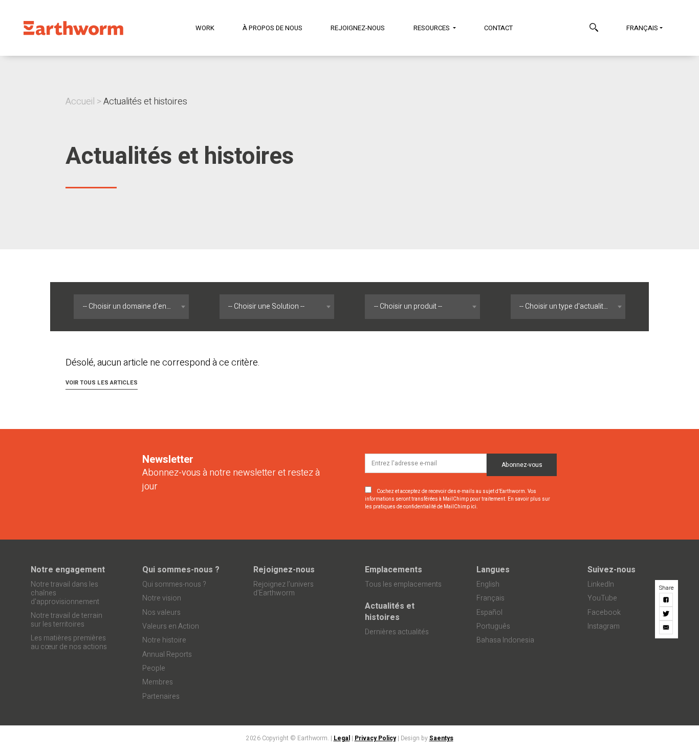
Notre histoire (164, 640)
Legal (342, 738)
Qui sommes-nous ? (181, 570)
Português (493, 626)
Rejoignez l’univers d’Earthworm (283, 588)
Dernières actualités (397, 632)
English (487, 584)
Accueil (80, 102)
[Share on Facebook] (666, 600)
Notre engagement (68, 570)
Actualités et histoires (389, 612)
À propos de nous (272, 28)
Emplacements (393, 570)
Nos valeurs (161, 612)
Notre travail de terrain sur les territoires (66, 620)
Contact (498, 28)
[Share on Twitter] (666, 613)
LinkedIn (600, 584)
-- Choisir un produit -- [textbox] (408, 306)
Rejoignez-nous (358, 28)
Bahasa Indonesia (505, 640)
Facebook (604, 612)
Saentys (441, 738)
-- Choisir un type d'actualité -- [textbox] (566, 306)
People (153, 668)
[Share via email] (666, 627)
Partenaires (161, 696)
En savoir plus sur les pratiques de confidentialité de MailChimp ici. (457, 503)
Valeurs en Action (170, 626)
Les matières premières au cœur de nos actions (69, 642)
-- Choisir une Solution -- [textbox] (266, 306)
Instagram (603, 626)
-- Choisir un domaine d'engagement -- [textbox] (133, 306)
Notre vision (161, 598)
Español (489, 612)
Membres (157, 682)
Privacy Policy (375, 738)
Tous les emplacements (403, 584)
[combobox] (131, 306)
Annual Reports (167, 654)
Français (642, 28)
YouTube (602, 598)
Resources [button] (432, 28)
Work (204, 28)
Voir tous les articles (101, 382)
